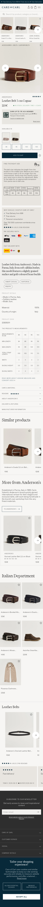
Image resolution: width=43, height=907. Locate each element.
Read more (36, 121)
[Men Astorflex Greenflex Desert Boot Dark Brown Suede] (32, 634)
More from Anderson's (21, 482)
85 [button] (6, 147)
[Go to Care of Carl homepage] (11, 7)
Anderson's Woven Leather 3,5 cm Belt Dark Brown (10, 650)
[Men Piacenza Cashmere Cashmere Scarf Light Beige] (10, 672)
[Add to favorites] (29, 431)
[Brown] (15, 137)
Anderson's (5, 36)
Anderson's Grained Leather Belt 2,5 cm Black (18, 751)
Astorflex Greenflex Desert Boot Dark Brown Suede (32, 650)
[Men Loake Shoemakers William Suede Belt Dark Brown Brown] (34, 25)
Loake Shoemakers (34, 36)
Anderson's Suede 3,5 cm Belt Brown (15, 467)
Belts (15, 45)
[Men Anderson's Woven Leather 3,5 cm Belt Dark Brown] (10, 634)
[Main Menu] (39, 7)
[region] (21, 776)
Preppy (8, 286)
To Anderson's (10, 509)
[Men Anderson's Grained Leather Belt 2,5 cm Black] (19, 730)
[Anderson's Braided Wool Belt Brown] (10, 610)
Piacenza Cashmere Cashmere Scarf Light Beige (9, 688)
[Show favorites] (31, 7)
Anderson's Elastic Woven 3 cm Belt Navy (31, 612)
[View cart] (35, 7)
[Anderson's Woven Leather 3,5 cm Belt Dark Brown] (10, 648)
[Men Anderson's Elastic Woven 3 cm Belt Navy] (32, 595)
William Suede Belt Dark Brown (34, 38)
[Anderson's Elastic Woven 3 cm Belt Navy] (32, 610)
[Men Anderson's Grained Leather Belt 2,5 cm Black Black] (17, 533)
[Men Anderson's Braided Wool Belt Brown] (10, 595)
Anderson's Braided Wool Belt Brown (10, 612)
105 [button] (36, 147)
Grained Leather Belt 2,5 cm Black (17, 556)
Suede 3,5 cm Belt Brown (6, 38)
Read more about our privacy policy (21, 818)
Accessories (7, 45)
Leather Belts (24, 45)
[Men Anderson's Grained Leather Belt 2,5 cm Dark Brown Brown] (20, 25)
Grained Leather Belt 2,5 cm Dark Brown (21, 38)
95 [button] (16, 147)
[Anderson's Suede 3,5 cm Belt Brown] (17, 465)
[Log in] (29, 7)
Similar (16, 419)
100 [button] (26, 147)
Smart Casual (11, 282)
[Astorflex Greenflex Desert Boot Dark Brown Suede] (32, 648)
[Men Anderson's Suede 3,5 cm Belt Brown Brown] (6, 25)
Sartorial (25, 282)
